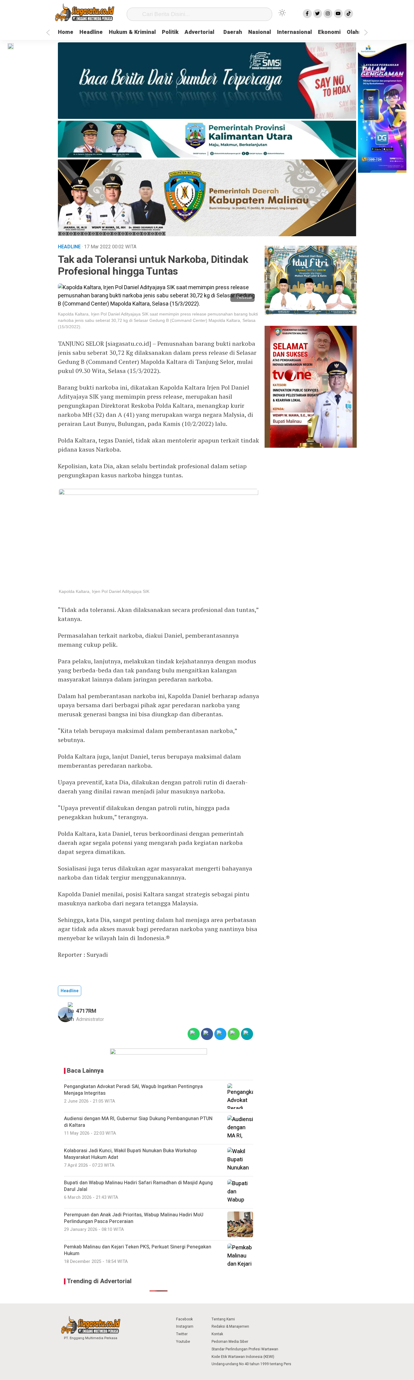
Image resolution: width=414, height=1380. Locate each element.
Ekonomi (329, 32)
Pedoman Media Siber (230, 1341)
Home (65, 32)
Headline (91, 32)
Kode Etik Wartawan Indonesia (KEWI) (243, 1356)
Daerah (232, 32)
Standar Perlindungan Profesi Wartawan (245, 1349)
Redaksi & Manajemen (230, 1326)
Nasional (259, 32)
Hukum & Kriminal (132, 32)
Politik (170, 32)
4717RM (86, 1011)
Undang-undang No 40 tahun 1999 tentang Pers (251, 1364)
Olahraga (358, 32)
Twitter (182, 1334)
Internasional (294, 32)
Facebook (184, 1319)
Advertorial (199, 32)
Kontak (217, 1334)
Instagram (184, 1326)
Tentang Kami (223, 1319)
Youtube (183, 1341)
